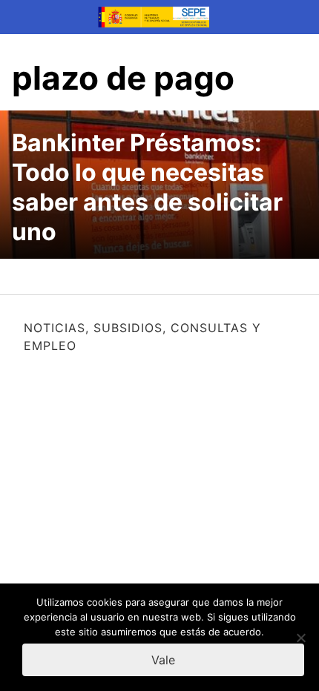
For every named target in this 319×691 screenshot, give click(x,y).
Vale (163, 659)
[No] (300, 637)
